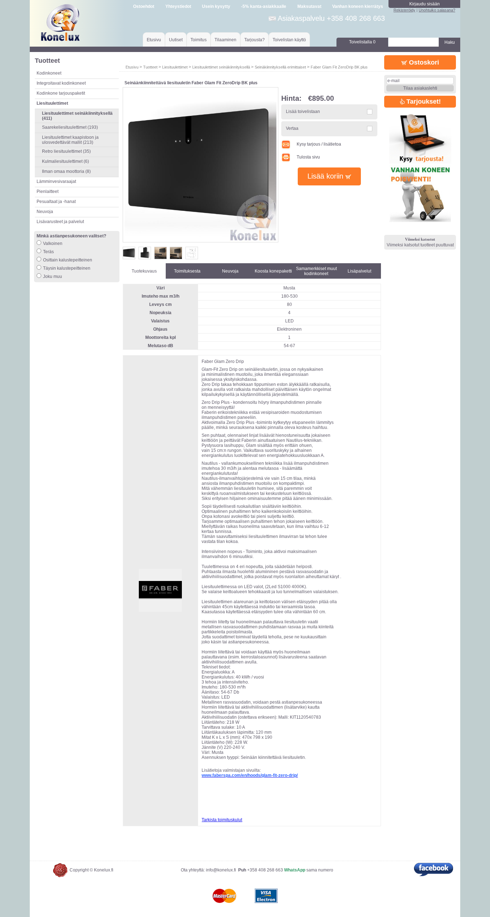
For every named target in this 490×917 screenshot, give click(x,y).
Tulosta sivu (308, 157)
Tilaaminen (225, 39)
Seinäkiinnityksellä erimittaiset (280, 67)
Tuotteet (150, 67)
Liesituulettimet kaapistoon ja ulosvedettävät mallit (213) (70, 140)
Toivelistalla (362, 41)
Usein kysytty (216, 6)
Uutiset (176, 39)
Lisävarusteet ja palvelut (60, 221)
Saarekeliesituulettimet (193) (70, 127)
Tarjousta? (254, 39)
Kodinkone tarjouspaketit (61, 93)
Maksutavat (309, 6)
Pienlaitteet (47, 191)
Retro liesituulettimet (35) (66, 151)
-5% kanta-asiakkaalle (263, 6)
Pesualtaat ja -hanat (56, 201)
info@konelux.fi (221, 870)
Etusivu (154, 39)
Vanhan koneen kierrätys (357, 6)
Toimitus (198, 39)
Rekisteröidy (404, 10)
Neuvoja (45, 211)
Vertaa (292, 128)
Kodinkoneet (49, 73)
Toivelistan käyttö (289, 39)
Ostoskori (423, 62)
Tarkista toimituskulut (222, 819)
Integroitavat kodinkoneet (61, 83)
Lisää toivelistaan (303, 111)
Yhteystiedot (178, 6)
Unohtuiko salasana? (437, 10)
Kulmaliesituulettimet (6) (65, 161)
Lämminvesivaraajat (56, 181)
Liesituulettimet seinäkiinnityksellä (221, 67)
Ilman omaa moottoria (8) (66, 171)
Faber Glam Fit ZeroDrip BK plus (339, 67)
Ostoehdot (143, 6)
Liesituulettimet (175, 67)
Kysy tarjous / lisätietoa (319, 144)
